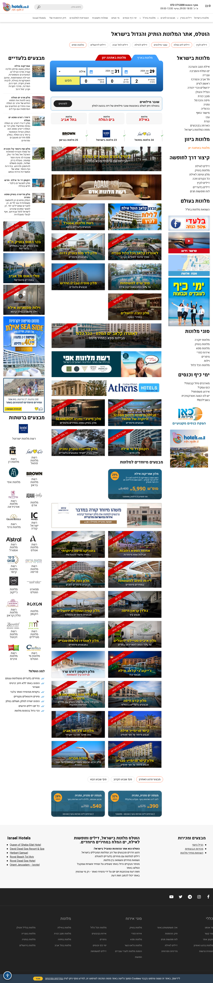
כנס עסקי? (204, 387)
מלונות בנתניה (28, 939)
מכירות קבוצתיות (194, 849)
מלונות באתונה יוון (199, 147)
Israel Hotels (39, 17)
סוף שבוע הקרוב (122, 779)
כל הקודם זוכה (201, 179)
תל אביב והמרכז (200, 79)
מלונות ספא (203, 348)
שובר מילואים (160, 45)
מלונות (144, 118)
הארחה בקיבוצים (200, 125)
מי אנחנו (115, 17)
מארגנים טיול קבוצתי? (197, 383)
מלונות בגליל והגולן (25, 927)
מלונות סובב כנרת (62, 933)
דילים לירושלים (98, 45)
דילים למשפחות (98, 951)
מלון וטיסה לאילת (199, 174)
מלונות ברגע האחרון (203, 945)
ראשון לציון (203, 83)
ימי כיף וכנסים (130, 17)
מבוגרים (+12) (152, 80)
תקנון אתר (208, 939)
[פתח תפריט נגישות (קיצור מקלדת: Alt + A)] (7, 975)
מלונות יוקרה (202, 340)
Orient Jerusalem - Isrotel (25, 865)
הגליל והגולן (203, 92)
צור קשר (209, 933)
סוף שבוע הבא (98, 779)
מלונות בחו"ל (149, 17)
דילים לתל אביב (120, 45)
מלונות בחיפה (64, 939)
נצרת (207, 121)
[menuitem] (201, 18)
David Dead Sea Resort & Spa (27, 849)
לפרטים (63, 104)
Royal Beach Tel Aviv (22, 857)
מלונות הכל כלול (200, 365)
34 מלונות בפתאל (148, 137)
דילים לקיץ (201, 45)
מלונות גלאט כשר (133, 945)
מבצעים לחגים (168, 17)
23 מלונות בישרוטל (110, 137)
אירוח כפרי (203, 352)
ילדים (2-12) (126, 80)
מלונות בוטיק (202, 170)
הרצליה (205, 109)
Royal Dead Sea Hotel (22, 861)
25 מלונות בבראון (73, 137)
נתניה (207, 104)
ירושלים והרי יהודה (199, 88)
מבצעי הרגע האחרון (149, 779)
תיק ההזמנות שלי (57, 17)
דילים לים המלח (182, 45)
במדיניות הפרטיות (54, 978)
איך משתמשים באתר (167, 927)
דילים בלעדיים (201, 187)
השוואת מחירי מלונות (191, 853)
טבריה (206, 75)
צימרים (206, 357)
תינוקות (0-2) (101, 80)
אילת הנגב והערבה (199, 67)
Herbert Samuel (19, 853)
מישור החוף (203, 113)
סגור (38, 978)
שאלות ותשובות (100, 17)
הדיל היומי (197, 845)
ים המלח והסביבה (200, 71)
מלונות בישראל (201, 17)
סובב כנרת (204, 96)
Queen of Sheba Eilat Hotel (25, 845)
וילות (207, 361)
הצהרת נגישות (206, 951)
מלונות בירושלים (27, 945)
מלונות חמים (78, 45)
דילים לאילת (141, 45)
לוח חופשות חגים (200, 191)
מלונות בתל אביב (63, 945)
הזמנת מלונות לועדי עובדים (128, 951)
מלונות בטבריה (28, 933)
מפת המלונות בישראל (197, 130)
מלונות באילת (64, 927)
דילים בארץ (186, 17)
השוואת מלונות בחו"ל (197, 209)
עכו (208, 117)
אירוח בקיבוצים (99, 933)
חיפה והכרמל (202, 100)
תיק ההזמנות (171, 933)
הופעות (138, 957)
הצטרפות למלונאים (79, 17)
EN (206, 6)
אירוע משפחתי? (200, 392)
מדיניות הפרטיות (169, 951)
